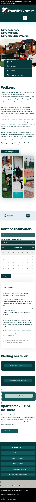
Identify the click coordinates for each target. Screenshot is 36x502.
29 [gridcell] (27, 268)
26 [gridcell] (13, 268)
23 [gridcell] (32, 265)
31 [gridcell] (3, 271)
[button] (25, 18)
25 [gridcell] (8, 268)
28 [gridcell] (23, 268)
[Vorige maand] (3, 247)
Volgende (6, 276)
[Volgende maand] (33, 247)
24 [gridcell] (3, 268)
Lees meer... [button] (27, 197)
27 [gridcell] (18, 268)
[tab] (7, 177)
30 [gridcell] (32, 268)
